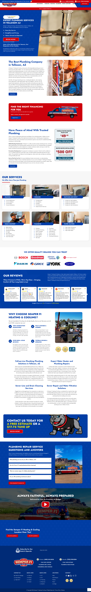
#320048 (50, 567)
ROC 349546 (48, 564)
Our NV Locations (33, 535)
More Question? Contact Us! (17, 483)
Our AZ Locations (12, 535)
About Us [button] (75, 3)
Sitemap (63, 590)
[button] (87, 294)
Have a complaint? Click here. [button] (45, 8)
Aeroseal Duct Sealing (10, 230)
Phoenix (54, 579)
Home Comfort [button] (66, 3)
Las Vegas (54, 584)
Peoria (53, 581)
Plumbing (58, 3)
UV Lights (8, 232)
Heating (52, 3)
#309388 (49, 562)
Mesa (53, 575)
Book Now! (84, 3)
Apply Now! (15, 117)
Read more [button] (7, 299)
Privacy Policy (58, 590)
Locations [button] (40, 3)
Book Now (12, 94)
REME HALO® (9, 227)
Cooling (47, 3)
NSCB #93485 (69, 562)
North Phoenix (55, 577)
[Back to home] (9, 3)
